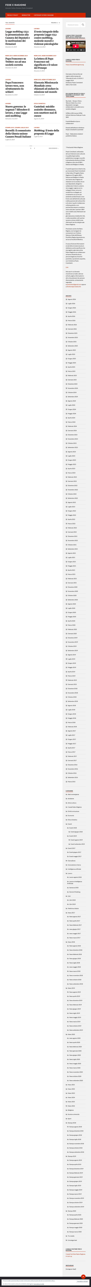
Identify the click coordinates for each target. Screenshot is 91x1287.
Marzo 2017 (71, 752)
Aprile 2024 (71, 418)
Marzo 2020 (71, 625)
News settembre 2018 (76, 984)
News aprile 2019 (74, 996)
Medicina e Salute (73, 908)
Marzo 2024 (71, 422)
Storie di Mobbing (74, 892)
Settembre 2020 (73, 600)
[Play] (68, 50)
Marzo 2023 (71, 473)
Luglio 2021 (71, 557)
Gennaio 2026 (72, 329)
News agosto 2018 (75, 946)
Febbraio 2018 (72, 726)
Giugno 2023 (72, 460)
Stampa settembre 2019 (76, 1206)
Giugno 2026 (72, 308)
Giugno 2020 (72, 612)
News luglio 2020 (74, 1059)
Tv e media (71, 1236)
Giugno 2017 (72, 739)
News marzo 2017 (74, 937)
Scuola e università (73, 1114)
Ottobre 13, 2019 (39, 95)
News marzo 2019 (74, 1021)
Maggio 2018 (72, 718)
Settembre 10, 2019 (11, 118)
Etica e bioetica (39, 103)
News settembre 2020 (76, 1080)
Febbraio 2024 (72, 426)
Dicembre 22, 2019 (40, 47)
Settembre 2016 (73, 777)
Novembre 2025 (73, 337)
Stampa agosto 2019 (75, 1160)
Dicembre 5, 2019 (39, 71)
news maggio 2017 (75, 933)
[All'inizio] (83, 1277)
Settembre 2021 (73, 549)
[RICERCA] (83, 24)
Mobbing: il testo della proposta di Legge (46, 132)
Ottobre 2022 (72, 494)
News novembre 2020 (76, 1072)
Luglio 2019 (71, 659)
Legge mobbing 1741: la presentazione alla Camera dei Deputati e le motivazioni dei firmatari (17, 37)
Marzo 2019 (71, 676)
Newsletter (26, 15)
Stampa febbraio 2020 (76, 1219)
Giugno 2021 (72, 561)
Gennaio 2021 (72, 583)
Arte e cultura (72, 803)
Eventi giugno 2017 (75, 852)
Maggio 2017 (72, 743)
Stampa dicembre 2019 (76, 1168)
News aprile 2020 (74, 1042)
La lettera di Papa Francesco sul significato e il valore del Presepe (45, 63)
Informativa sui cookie (39, 1284)
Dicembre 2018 (72, 688)
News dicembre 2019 (20, 55)
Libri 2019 (72, 904)
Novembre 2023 (73, 439)
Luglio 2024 (71, 405)
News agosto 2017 (75, 916)
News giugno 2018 (75, 958)
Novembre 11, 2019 (11, 95)
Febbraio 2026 (72, 324)
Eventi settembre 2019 (78, 844)
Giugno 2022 (72, 511)
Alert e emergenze (73, 794)
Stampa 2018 (72, 1123)
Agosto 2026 (72, 299)
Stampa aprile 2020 (75, 1215)
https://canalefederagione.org (75, 64)
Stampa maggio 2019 (75, 1190)
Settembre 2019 (73, 650)
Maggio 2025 (72, 363)
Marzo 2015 (71, 781)
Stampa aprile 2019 (75, 1164)
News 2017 (71, 913)
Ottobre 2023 (72, 443)
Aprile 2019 (71, 671)
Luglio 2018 (71, 709)
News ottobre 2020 (75, 1076)
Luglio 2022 (71, 506)
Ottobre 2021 (72, 545)
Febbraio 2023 (72, 477)
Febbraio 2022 (72, 528)
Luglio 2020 (71, 608)
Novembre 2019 (73, 642)
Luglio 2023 (71, 456)
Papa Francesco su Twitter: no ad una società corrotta (15, 61)
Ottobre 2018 (72, 697)
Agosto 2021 (72, 553)
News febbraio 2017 (75, 925)
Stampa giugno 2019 (75, 1181)
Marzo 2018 (71, 722)
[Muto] (81, 50)
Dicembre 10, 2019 (11, 68)
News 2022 (71, 1089)
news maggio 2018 (75, 967)
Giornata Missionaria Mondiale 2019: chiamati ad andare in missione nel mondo (46, 87)
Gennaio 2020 (72, 633)
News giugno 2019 (75, 1009)
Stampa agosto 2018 (75, 1127)
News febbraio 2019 (75, 1005)
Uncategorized (72, 1240)
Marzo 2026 (71, 320)
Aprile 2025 (71, 367)
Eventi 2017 (71, 848)
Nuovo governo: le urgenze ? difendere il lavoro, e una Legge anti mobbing (17, 111)
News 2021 (71, 1084)
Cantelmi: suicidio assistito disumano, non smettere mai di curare (45, 111)
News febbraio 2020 (75, 1046)
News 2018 (71, 942)
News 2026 (71, 1106)
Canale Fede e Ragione (75, 807)
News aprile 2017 (74, 921)
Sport (69, 1118)
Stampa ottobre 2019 (75, 1202)
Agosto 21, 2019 (39, 118)
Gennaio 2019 (72, 684)
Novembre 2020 (73, 591)
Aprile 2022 (71, 519)
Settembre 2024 (73, 396)
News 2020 (71, 1034)
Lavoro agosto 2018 (75, 877)
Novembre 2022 (73, 489)
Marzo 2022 (71, 523)
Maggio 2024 (72, 413)
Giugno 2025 (72, 358)
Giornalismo (71, 860)
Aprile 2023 (71, 468)
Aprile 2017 (71, 748)
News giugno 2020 (75, 1055)
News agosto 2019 (75, 992)
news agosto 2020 (74, 1038)
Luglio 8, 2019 (38, 136)
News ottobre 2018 (75, 979)
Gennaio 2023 (72, 481)
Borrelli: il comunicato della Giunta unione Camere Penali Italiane (18, 133)
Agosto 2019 (72, 655)
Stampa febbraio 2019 (76, 1173)
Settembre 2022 (73, 498)
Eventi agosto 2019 (77, 840)
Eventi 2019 (73, 836)
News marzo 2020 (74, 1068)
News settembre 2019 (76, 1030)
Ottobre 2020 (72, 595)
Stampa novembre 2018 (76, 1143)
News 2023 (71, 1093)
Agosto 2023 (72, 451)
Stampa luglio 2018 (75, 1139)
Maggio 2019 (72, 667)
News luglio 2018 (74, 963)
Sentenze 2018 (73, 887)
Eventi (70, 824)
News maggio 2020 (75, 1063)
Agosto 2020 (72, 604)
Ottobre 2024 (72, 392)
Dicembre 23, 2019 (11, 47)
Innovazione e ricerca (74, 865)
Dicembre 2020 (72, 587)
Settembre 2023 (73, 447)
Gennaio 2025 (72, 380)
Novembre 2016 (73, 769)
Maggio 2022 (72, 515)
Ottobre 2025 (72, 341)
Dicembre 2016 (72, 765)
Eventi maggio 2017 (75, 856)
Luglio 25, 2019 (10, 139)
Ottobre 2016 (72, 773)
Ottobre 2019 (72, 646)
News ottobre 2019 (49, 79)
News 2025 (71, 1101)
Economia (71, 815)
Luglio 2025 (71, 354)
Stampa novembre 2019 (76, 1198)
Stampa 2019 (9, 127)
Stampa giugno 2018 (75, 1135)
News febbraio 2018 (75, 954)
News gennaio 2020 (75, 1051)
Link (67, 267)
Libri (69, 896)
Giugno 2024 (72, 409)
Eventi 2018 (73, 828)
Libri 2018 (72, 900)
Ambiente (71, 798)
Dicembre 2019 (72, 638)
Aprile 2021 (71, 570)
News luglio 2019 (74, 1013)
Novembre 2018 (73, 693)
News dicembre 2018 (75, 950)
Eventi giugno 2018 (77, 832)
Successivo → (54, 148)
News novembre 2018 (76, 975)
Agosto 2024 (72, 401)
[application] (76, 46)
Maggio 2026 (72, 312)
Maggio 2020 (72, 616)
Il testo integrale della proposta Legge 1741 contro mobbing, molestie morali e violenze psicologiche (46, 37)
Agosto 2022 (72, 502)
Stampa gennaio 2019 (76, 1177)
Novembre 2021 (73, 540)
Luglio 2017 (71, 735)
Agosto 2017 (72, 731)
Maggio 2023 (72, 464)
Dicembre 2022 (72, 485)
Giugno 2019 (72, 663)
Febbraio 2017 (72, 756)
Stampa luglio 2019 (22, 127)
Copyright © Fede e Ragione (44, 15)
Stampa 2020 (72, 1211)
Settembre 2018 (73, 701)
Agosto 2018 (72, 705)
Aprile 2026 (71, 316)
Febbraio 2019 (72, 680)
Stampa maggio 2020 (75, 1227)
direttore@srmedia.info (74, 286)
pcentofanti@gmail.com (74, 284)
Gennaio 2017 (72, 760)
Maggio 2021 (72, 566)
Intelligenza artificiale (74, 869)
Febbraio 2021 (72, 578)
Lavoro (8, 28)
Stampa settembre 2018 (76, 1152)
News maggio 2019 (75, 1017)
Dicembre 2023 (72, 435)
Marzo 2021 (71, 574)
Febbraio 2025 (72, 375)
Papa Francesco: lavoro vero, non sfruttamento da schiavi (14, 87)
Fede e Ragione (15, 5)
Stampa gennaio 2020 (76, 1223)
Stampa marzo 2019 (75, 1194)
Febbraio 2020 (72, 629)
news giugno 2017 (74, 929)
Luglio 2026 (71, 303)
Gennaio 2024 (72, 430)
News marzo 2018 (74, 971)
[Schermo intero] (84, 50)
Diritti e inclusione (73, 811)
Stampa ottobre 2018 (75, 1148)
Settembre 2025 (73, 346)
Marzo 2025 (71, 371)
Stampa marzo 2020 (75, 1232)
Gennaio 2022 (72, 532)
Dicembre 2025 (72, 333)
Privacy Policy (12, 15)
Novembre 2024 (73, 388)
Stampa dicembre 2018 (76, 1131)
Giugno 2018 (72, 714)
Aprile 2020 (71, 621)
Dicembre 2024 (72, 384)
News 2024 (71, 1097)
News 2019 (9, 55)
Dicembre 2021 (72, 536)
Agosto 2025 (72, 350)
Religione (71, 1110)
